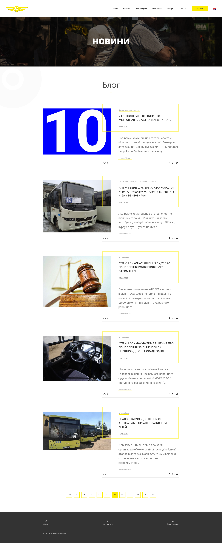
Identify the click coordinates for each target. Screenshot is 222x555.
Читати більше (125, 158)
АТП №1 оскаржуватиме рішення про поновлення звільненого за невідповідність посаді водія (146, 347)
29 (122, 495)
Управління (124, 257)
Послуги (170, 9)
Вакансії (200, 8)
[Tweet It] (177, 163)
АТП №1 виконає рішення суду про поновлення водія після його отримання (144, 267)
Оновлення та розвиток (129, 110)
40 (138, 495)
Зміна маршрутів (126, 182)
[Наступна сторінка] (145, 495)
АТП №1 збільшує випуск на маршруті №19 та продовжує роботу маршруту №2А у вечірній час (147, 191)
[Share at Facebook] (169, 163)
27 (107, 495)
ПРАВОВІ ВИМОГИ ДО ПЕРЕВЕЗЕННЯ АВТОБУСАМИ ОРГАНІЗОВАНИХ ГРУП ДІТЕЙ (143, 422)
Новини (183, 9)
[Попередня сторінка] (77, 495)
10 (84, 495)
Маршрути (157, 9)
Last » (153, 495)
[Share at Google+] (173, 163)
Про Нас (126, 9)
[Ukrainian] (214, 9)
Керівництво (141, 9)
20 (92, 495)
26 (100, 495)
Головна (114, 9)
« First (69, 495)
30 (130, 495)
